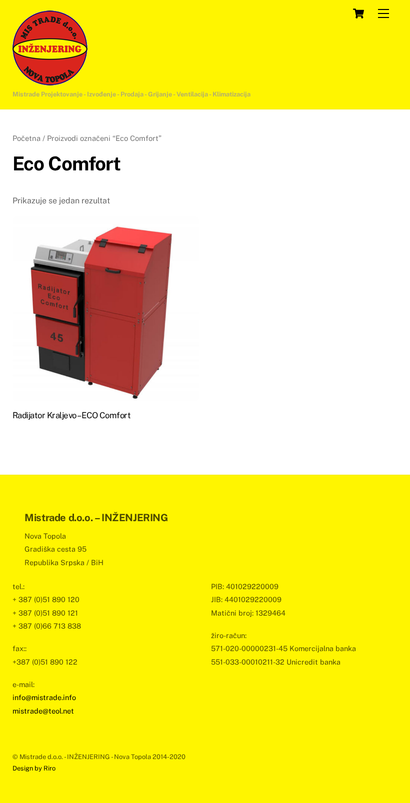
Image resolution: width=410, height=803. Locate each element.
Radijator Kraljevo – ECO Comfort (71, 415)
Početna (26, 138)
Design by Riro (34, 768)
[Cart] (358, 13)
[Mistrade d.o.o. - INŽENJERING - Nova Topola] (50, 81)
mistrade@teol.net (43, 711)
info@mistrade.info (44, 697)
